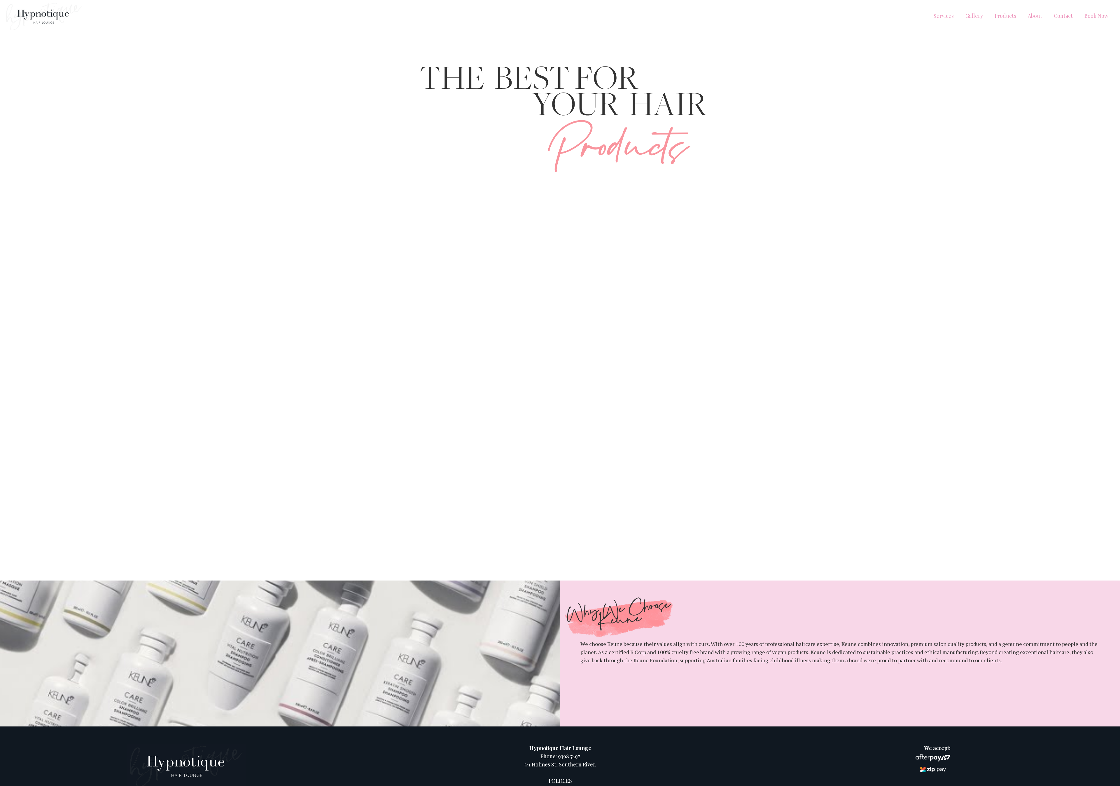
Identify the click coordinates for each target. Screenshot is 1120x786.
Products (1005, 15)
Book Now (1096, 15)
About (1035, 15)
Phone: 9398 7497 (560, 756)
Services (944, 15)
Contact (1063, 15)
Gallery (974, 15)
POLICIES (560, 780)
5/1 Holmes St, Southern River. (560, 764)
